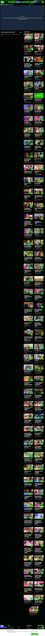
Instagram (29, 628)
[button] (2, 28)
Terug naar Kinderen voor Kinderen (8, 4)
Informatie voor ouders (11, 628)
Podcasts (27, 2)
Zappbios (23, 2)
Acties (31, 2)
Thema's (18, 628)
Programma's (18, 2)
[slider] (22, 26)
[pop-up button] (41, 28)
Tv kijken (13, 2)
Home (10, 2)
